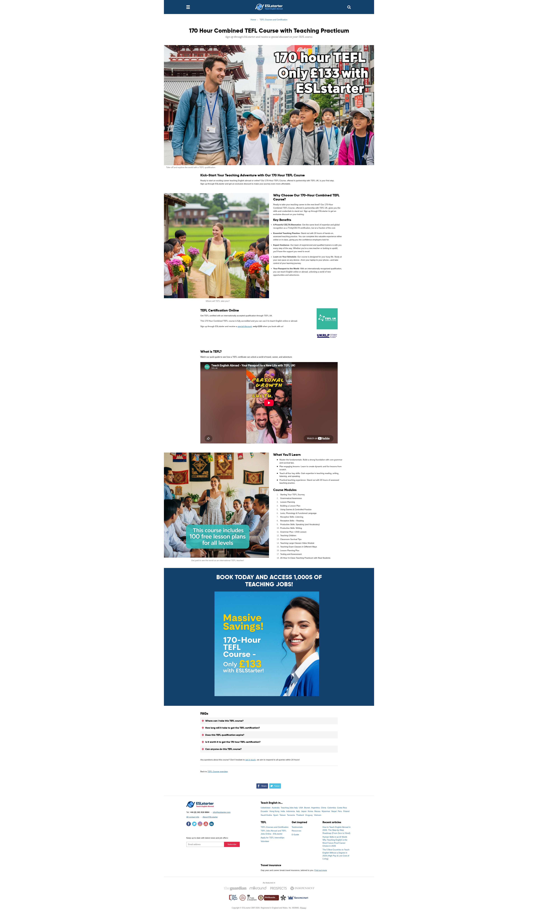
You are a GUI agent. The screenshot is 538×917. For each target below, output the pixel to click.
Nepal (334, 811)
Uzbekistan (266, 807)
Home (253, 19)
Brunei (307, 807)
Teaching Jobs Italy (289, 807)
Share (264, 786)
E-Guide (295, 834)
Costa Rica (342, 807)
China (323, 807)
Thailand (300, 815)
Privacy (303, 908)
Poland (346, 811)
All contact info (192, 817)
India (283, 811)
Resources (296, 831)
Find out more (320, 870)
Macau (317, 811)
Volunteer (265, 841)
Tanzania (291, 815)
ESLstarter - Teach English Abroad (269, 7)
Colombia (331, 807)
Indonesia (290, 811)
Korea (310, 811)
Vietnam (317, 815)
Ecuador (264, 811)
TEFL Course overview (217, 771)
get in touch (250, 760)
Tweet (277, 786)
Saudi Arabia (266, 815)
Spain (275, 815)
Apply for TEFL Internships (272, 837)
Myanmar (326, 811)
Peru (340, 811)
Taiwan (283, 815)
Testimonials (297, 827)
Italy (298, 811)
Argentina (315, 807)
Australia (276, 807)
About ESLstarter (210, 817)
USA (301, 807)
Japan (304, 811)
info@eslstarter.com (221, 812)
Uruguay (309, 815)
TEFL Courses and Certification (273, 19)
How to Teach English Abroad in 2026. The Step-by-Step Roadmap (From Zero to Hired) (337, 830)
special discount (245, 326)
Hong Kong (274, 811)
